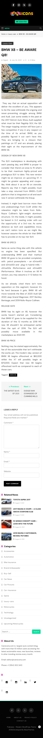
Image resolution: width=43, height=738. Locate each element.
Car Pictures (9, 584)
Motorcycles (9, 607)
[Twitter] (35, 682)
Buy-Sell (7, 573)
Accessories (9, 551)
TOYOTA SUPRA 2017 (21, 500)
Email (7, 461)
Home (8, 717)
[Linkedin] (26, 682)
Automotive (9, 557)
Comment (8, 423)
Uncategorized (10, 618)
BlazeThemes (29, 730)
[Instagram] (16, 682)
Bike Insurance (10, 562)
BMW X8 (13, 375)
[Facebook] (7, 682)
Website (7, 471)
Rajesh (5, 60)
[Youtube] (7, 692)
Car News (8, 579)
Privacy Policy (31, 717)
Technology (9, 612)
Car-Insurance (10, 590)
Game (6, 596)
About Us (17, 717)
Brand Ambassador (12, 568)
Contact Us (21, 721)
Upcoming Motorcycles (13, 624)
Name (7, 452)
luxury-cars (7, 43)
